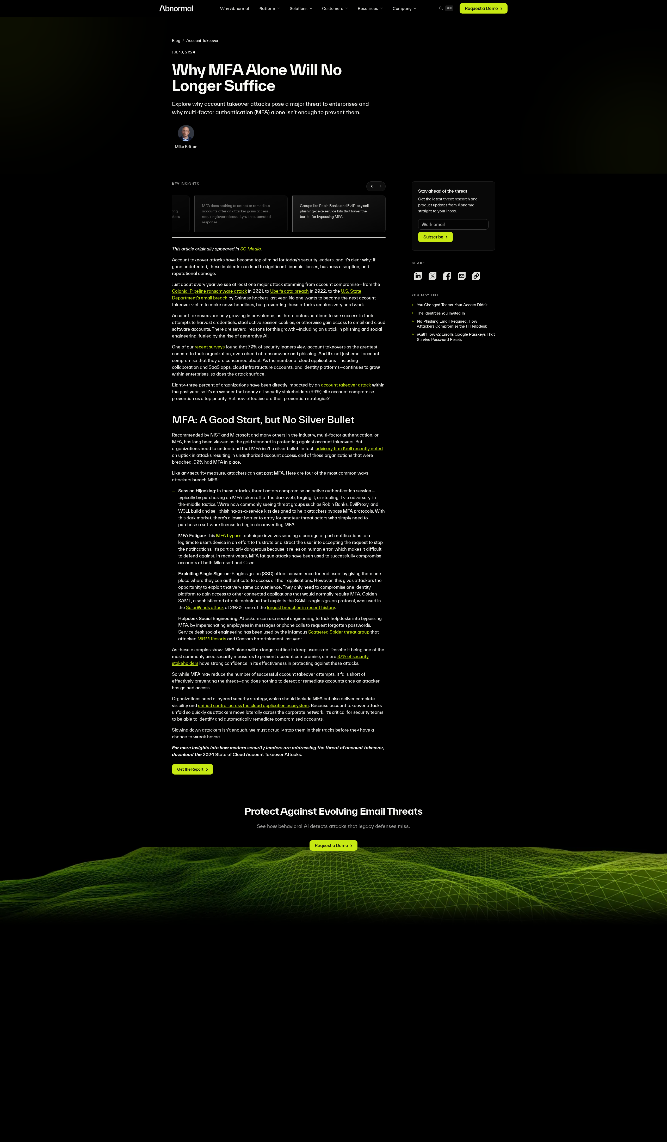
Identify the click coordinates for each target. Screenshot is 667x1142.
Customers (332, 8)
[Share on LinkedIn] (418, 276)
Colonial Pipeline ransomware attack (209, 290)
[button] (241, 213)
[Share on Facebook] (447, 276)
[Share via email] (461, 276)
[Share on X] (432, 276)
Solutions (298, 8)
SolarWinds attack (205, 607)
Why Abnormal (234, 8)
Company (402, 8)
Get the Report (190, 769)
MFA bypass (228, 535)
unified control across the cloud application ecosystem (253, 705)
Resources (368, 8)
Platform (266, 8)
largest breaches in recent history (301, 607)
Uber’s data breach (289, 290)
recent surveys (210, 346)
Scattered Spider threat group (338, 631)
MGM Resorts (211, 638)
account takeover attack (346, 384)
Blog (176, 40)
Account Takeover (202, 40)
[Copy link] (476, 276)
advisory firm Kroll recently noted (349, 448)
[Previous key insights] (371, 186)
